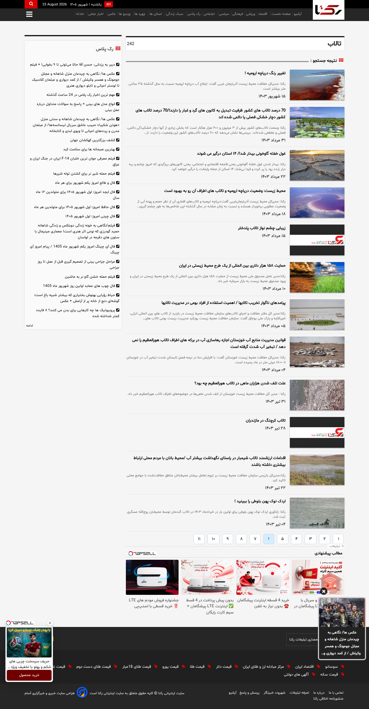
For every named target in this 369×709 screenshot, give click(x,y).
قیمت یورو (171, 666)
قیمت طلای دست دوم (94, 666)
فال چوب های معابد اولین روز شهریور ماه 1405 (79, 286)
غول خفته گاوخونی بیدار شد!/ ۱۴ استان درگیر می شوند (241, 154)
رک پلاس (193, 14)
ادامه (29, 325)
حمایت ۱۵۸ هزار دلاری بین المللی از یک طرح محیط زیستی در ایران (232, 266)
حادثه (80, 14)
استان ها (156, 14)
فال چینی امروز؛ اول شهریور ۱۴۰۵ (90, 216)
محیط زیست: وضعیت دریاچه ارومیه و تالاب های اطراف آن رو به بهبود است (225, 191)
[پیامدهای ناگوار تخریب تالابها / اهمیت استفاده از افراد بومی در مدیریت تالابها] (317, 314)
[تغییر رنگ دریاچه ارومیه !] (317, 85)
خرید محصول (29, 675)
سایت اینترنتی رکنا (170, 693)
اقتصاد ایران (305, 666)
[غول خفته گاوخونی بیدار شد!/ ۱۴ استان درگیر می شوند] (317, 165)
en (108, 4)
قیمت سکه (329, 674)
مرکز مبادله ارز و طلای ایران (264, 666)
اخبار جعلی (96, 14)
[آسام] (82, 693)
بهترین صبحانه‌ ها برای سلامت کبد (89, 149)
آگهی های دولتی (297, 674)
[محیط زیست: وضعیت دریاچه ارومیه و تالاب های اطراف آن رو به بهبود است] (317, 202)
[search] (31, 4)
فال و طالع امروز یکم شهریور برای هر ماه (85, 182)
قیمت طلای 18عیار (137, 666)
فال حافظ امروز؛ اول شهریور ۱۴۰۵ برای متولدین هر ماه (74, 207)
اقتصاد (263, 14)
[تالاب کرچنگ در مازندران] (317, 432)
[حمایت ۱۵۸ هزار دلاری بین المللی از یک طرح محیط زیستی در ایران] (317, 277)
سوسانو (332, 666)
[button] (29, 14)
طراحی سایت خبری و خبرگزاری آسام (50, 693)
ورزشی (250, 14)
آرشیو (297, 14)
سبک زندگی (175, 14)
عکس (112, 14)
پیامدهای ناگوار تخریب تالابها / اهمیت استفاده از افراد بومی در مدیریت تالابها (224, 303)
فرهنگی (237, 14)
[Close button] (50, 623)
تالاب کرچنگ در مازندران (266, 420)
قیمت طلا (198, 666)
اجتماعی (210, 14)
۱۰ (213, 539)
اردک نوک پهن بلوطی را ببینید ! (260, 501)
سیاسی (224, 14)
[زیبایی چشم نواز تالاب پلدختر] (317, 240)
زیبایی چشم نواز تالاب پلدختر (262, 228)
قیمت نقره (57, 666)
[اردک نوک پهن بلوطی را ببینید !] (317, 513)
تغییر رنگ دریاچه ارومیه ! (265, 73)
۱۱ (199, 539)
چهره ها (140, 14)
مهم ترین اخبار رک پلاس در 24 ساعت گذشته (80, 94)
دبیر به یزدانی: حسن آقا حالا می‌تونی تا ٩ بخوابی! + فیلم (72, 64)
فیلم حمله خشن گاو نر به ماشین (90, 276)
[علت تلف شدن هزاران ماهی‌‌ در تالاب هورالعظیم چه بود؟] (317, 395)
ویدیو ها (125, 14)
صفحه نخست (281, 14)
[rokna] (328, 10)
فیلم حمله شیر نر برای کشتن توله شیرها (84, 173)
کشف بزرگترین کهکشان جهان (92, 140)
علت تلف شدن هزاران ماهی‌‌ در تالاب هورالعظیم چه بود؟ (240, 383)
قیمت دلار (224, 666)
